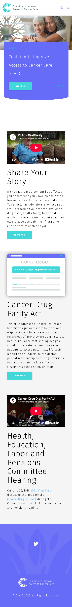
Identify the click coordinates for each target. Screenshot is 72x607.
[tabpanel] (36, 61)
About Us (20, 86)
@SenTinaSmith (42, 490)
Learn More (20, 375)
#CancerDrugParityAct (21, 499)
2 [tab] (59, 85)
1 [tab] (56, 85)
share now (19, 235)
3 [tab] (62, 85)
